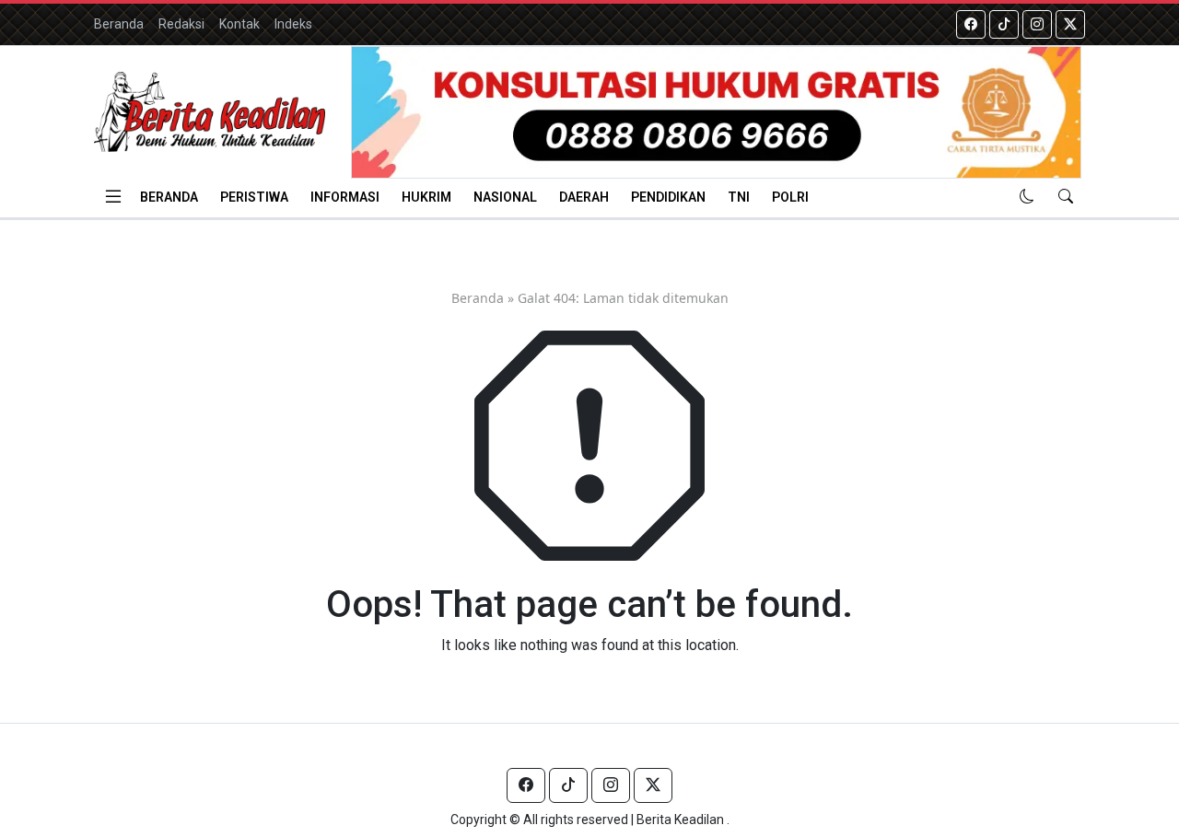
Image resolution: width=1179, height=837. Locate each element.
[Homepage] (209, 112)
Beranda (119, 24)
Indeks (293, 24)
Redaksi (181, 24)
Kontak (239, 24)
